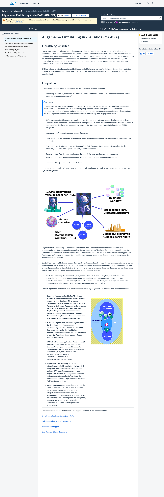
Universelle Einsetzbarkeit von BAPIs (17, 46)
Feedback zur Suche (108, 15)
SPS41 (63, 15)
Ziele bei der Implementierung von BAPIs (19, 43)
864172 (19, 22)
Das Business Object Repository (15, 53)
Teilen (133, 29)
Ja (142, 53)
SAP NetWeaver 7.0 (16, 11)
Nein (150, 53)
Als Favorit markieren (118, 29)
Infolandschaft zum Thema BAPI (16, 56)
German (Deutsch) (80, 15)
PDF (103, 29)
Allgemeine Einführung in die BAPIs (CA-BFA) (19, 39)
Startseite (5, 11)
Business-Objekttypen (12, 50)
